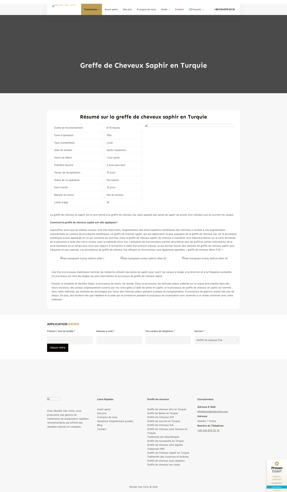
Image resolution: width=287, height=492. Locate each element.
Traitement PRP (156, 448)
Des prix (102, 413)
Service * (199, 331)
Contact (101, 429)
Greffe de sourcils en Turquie (163, 421)
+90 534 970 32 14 (224, 9)
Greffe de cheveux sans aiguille (165, 444)
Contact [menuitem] (179, 9)
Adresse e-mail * (105, 331)
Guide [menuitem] (164, 9)
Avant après (104, 409)
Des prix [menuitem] (127, 9)
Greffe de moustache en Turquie (165, 440)
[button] (54, 258)
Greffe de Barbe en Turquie (162, 413)
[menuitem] (196, 9)
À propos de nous (107, 417)
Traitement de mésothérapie (163, 436)
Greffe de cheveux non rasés (163, 464)
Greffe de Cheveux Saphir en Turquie (168, 452)
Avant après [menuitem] (111, 9)
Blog (99, 425)
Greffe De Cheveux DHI (160, 417)
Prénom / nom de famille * (61, 331)
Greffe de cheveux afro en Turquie (166, 409)
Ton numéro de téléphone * (160, 331)
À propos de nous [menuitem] (146, 9)
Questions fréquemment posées (115, 421)
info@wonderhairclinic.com (212, 411)
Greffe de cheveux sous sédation (166, 460)
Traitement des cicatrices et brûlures (168, 456)
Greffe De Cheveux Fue (160, 425)
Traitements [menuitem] (90, 9)
